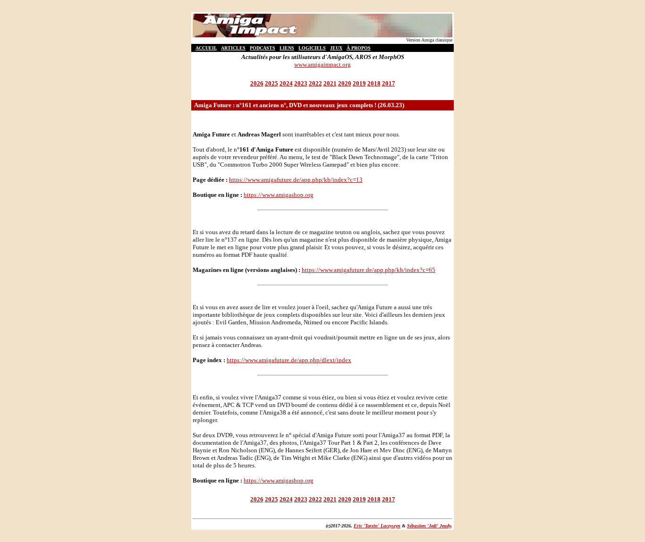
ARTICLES (233, 48)
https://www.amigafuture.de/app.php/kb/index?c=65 (368, 269)
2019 (359, 83)
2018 (374, 83)
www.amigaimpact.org (322, 64)
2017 (388, 83)
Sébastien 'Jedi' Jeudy (429, 525)
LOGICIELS (312, 48)
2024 (286, 83)
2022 (315, 83)
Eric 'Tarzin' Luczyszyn (377, 525)
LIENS (287, 48)
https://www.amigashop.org (279, 194)
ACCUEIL (206, 48)
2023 (300, 83)
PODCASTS (262, 48)
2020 (344, 83)
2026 (256, 83)
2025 (271, 83)
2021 (330, 83)
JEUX (336, 48)
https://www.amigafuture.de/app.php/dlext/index (289, 360)
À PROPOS (359, 48)
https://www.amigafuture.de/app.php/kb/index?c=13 (296, 179)
